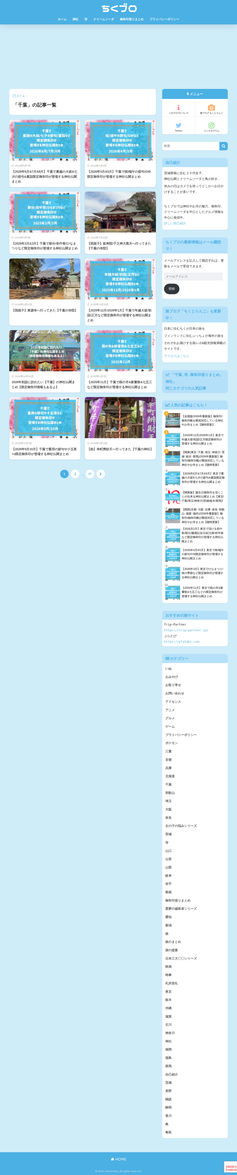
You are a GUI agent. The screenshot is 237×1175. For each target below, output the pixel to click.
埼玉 (168, 801)
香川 (168, 1116)
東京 (168, 991)
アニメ (170, 710)
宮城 (168, 834)
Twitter (178, 130)
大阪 (168, 809)
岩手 (168, 884)
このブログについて (179, 113)
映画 (168, 966)
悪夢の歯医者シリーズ (181, 908)
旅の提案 (171, 950)
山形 (168, 859)
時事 (168, 975)
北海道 (170, 776)
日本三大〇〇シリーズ (181, 958)
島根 (168, 892)
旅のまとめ (173, 942)
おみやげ (171, 677)
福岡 (168, 1049)
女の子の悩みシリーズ (181, 826)
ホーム (62, 19)
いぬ (168, 668)
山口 (168, 851)
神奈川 (170, 1033)
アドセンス (173, 701)
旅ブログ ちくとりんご (211, 113)
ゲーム (170, 726)
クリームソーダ (103, 19)
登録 (171, 289)
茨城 (168, 1082)
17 (89, 474)
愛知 (168, 917)
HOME (120, 1159)
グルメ (170, 718)
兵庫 (168, 768)
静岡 (168, 1107)
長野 (168, 1091)
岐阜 (168, 875)
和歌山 (170, 793)
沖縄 (168, 1008)
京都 (168, 759)
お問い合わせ (174, 693)
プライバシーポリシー (164, 19)
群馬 (168, 1066)
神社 (76, 19)
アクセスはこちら (176, 356)
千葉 (178, 374)
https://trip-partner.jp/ (186, 630)
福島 (168, 1058)
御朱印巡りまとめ (132, 19)
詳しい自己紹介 (175, 223)
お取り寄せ (173, 685)
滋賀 (168, 1016)
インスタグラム (211, 130)
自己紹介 (171, 1074)
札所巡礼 (171, 983)
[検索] (223, 146)
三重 (168, 751)
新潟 (168, 925)
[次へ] (100, 474)
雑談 (168, 1099)
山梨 (168, 867)
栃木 (168, 1000)
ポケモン (171, 743)
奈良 (168, 817)
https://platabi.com (181, 641)
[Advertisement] (118, 57)
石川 (168, 1024)
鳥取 (168, 1132)
